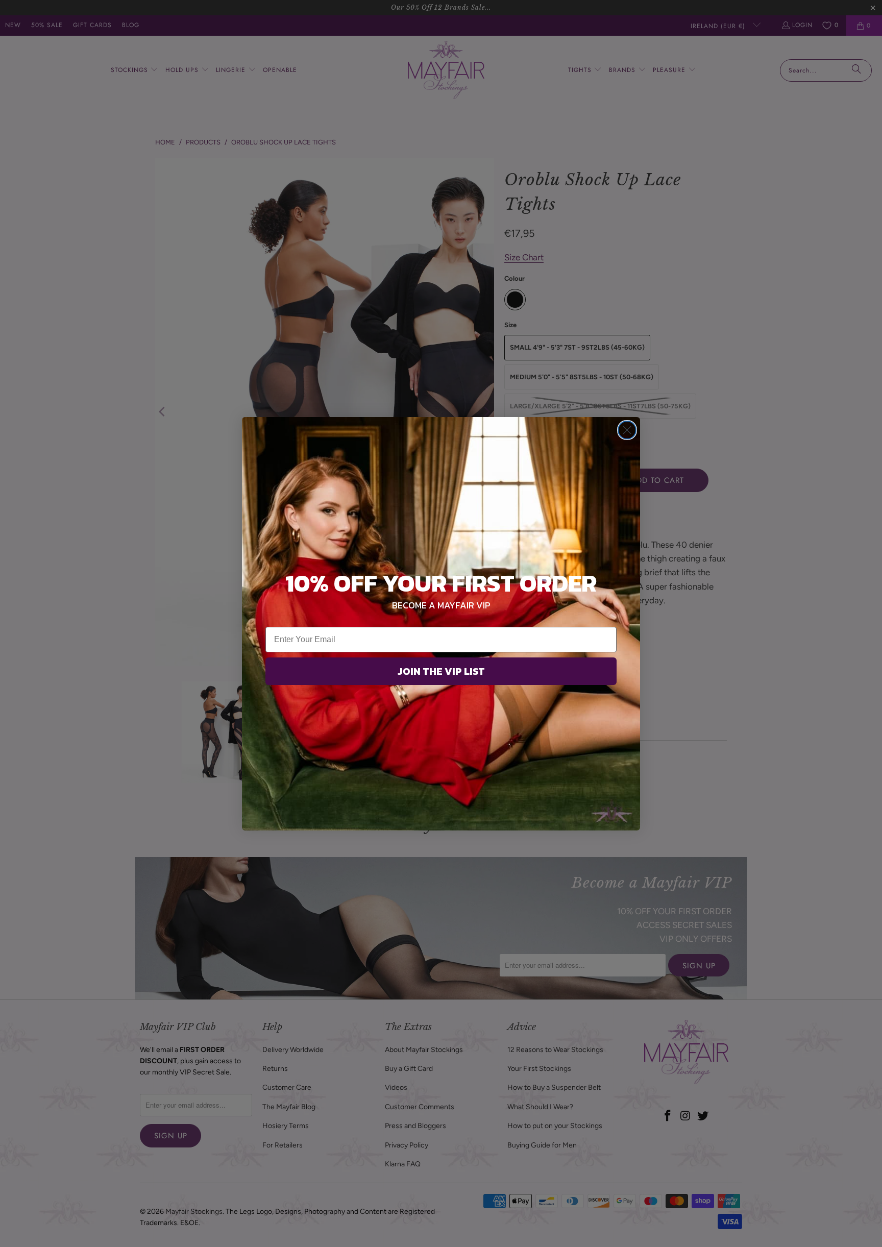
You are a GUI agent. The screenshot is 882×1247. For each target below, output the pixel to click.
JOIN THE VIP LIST (441, 671)
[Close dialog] (627, 430)
